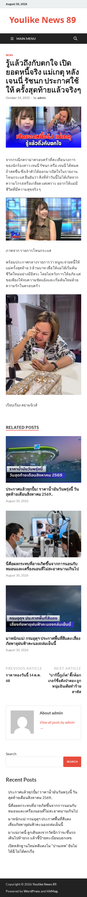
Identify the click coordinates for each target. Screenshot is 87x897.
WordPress (32, 891)
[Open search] (75, 38)
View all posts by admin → (57, 725)
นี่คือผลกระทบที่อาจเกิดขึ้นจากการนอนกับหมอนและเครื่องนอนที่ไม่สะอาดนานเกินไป (42, 566)
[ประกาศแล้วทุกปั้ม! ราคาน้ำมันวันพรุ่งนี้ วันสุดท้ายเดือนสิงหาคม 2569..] (43, 461)
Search (11, 753)
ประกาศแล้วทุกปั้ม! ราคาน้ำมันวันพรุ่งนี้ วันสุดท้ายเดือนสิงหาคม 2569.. (42, 492)
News (9, 55)
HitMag (52, 891)
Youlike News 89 (42, 19)
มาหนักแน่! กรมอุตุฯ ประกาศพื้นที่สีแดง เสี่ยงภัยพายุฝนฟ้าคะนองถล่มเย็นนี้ (43, 641)
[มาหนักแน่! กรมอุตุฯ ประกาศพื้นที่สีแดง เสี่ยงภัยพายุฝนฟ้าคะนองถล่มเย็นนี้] (43, 610)
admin (41, 98)
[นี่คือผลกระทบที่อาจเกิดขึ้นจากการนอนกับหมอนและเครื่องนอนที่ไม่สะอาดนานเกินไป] (43, 535)
